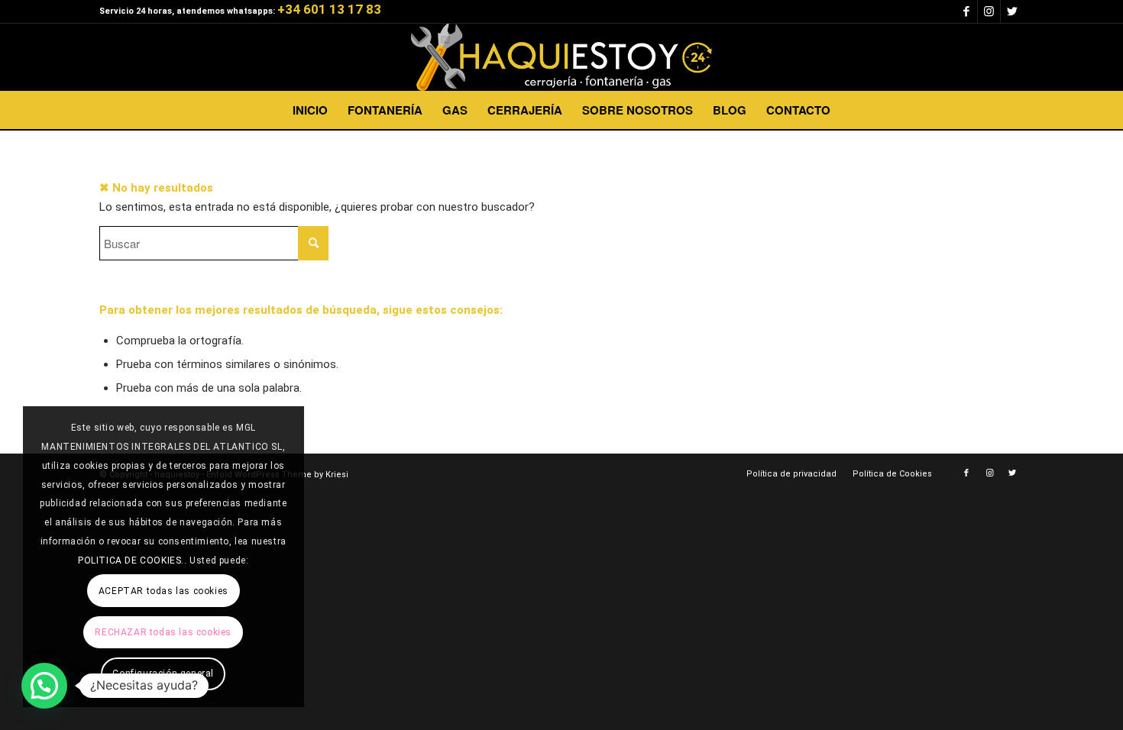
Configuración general (163, 673)
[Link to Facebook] (966, 11)
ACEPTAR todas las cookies (163, 591)
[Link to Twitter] (1012, 11)
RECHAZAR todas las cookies (163, 632)
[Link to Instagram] (989, 11)
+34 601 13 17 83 (329, 9)
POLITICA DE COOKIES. (131, 560)
